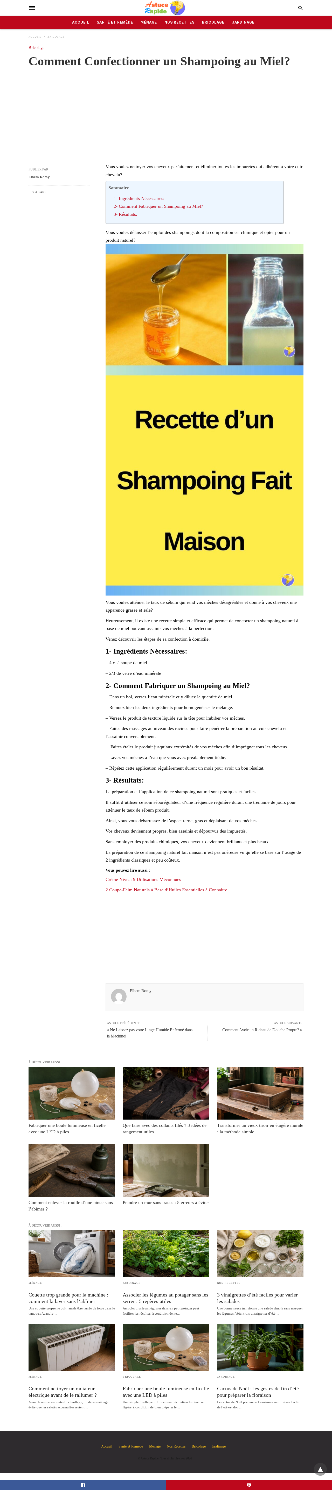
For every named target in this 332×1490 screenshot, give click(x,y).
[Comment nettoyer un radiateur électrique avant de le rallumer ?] (72, 1347)
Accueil (80, 22)
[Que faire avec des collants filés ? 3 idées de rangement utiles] (166, 1093)
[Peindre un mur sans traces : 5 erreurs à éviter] (166, 1170)
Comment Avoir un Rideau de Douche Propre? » (262, 1030)
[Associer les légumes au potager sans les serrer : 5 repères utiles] (166, 1253)
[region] (166, 110)
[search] (300, 8)
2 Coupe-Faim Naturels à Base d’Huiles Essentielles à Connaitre (166, 889)
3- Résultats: (125, 214)
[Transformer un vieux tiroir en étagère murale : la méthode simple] (260, 1093)
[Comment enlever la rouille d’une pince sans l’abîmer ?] (72, 1170)
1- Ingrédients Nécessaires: (139, 198)
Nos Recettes (179, 22)
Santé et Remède (115, 22)
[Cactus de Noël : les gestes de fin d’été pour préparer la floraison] (260, 1347)
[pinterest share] (249, 1485)
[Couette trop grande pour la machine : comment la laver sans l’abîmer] (72, 1253)
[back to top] (320, 1469)
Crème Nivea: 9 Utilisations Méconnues (143, 879)
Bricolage (213, 22)
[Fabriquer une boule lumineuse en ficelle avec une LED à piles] (72, 1093)
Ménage (149, 22)
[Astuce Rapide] (165, 8)
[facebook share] (83, 1485)
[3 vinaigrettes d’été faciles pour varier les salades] (260, 1253)
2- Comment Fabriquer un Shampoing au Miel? (158, 206)
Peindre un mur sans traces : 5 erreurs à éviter (166, 1202)
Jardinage (243, 22)
